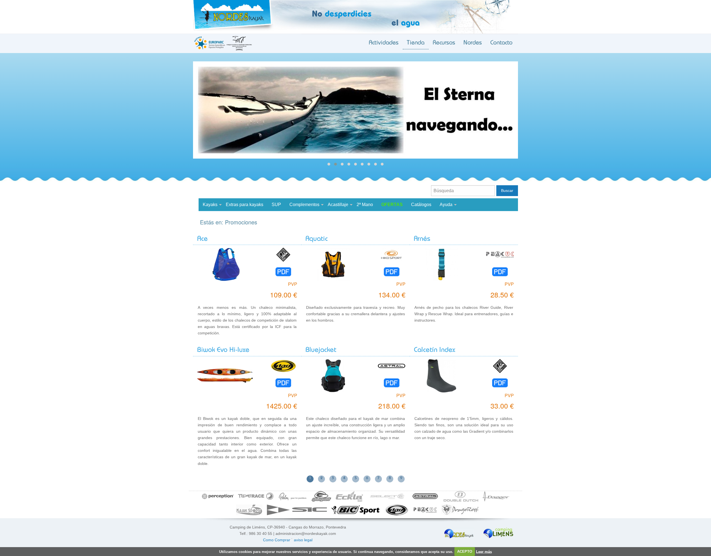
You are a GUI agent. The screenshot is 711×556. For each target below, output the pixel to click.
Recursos (444, 43)
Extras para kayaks (244, 204)
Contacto (501, 43)
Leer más (484, 551)
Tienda (415, 43)
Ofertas (392, 204)
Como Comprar (276, 540)
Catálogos (421, 204)
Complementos (304, 204)
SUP (276, 204)
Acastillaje (338, 204)
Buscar (507, 190)
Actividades (384, 43)
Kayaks (210, 204)
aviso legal (303, 540)
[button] (329, 164)
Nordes (473, 43)
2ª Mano (365, 204)
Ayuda (446, 204)
